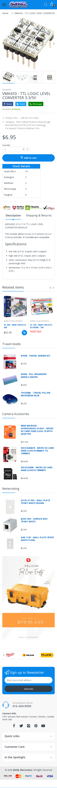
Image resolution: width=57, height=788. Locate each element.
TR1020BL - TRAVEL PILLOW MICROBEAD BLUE (35, 394)
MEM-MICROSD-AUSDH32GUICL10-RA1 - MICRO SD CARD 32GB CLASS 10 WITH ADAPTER (37, 429)
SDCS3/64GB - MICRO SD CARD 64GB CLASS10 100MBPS (36, 469)
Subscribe (28, 688)
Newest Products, (17, 128)
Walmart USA (32, 128)
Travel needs (11, 344)
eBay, (40, 121)
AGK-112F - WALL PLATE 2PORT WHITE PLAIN (37, 539)
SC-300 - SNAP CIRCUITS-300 (15, 326)
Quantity (6, 145)
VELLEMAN (6, 89)
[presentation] (50, 287)
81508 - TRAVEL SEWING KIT (35, 355)
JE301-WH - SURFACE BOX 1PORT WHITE (34, 520)
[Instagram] (28, 726)
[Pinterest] (36, 726)
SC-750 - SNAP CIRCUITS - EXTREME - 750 (41, 326)
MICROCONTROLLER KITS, (23, 125)
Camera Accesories (15, 414)
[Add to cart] (24, 332)
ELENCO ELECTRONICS (13, 321)
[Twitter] (21, 726)
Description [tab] (13, 215)
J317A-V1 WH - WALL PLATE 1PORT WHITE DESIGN (35, 502)
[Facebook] (14, 726)
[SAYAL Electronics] (18, 5)
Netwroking (10, 489)
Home (5, 13)
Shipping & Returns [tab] (39, 215)
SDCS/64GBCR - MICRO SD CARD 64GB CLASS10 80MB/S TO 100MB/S (37, 451)
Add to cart (30, 157)
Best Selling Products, (27, 121)
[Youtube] (43, 726)
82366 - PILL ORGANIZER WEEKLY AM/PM (33, 375)
